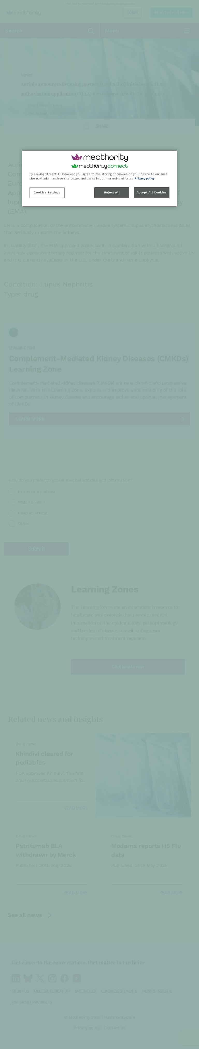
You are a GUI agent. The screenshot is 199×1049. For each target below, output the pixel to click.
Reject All (112, 192)
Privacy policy (144, 178)
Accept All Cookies (152, 192)
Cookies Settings (47, 192)
